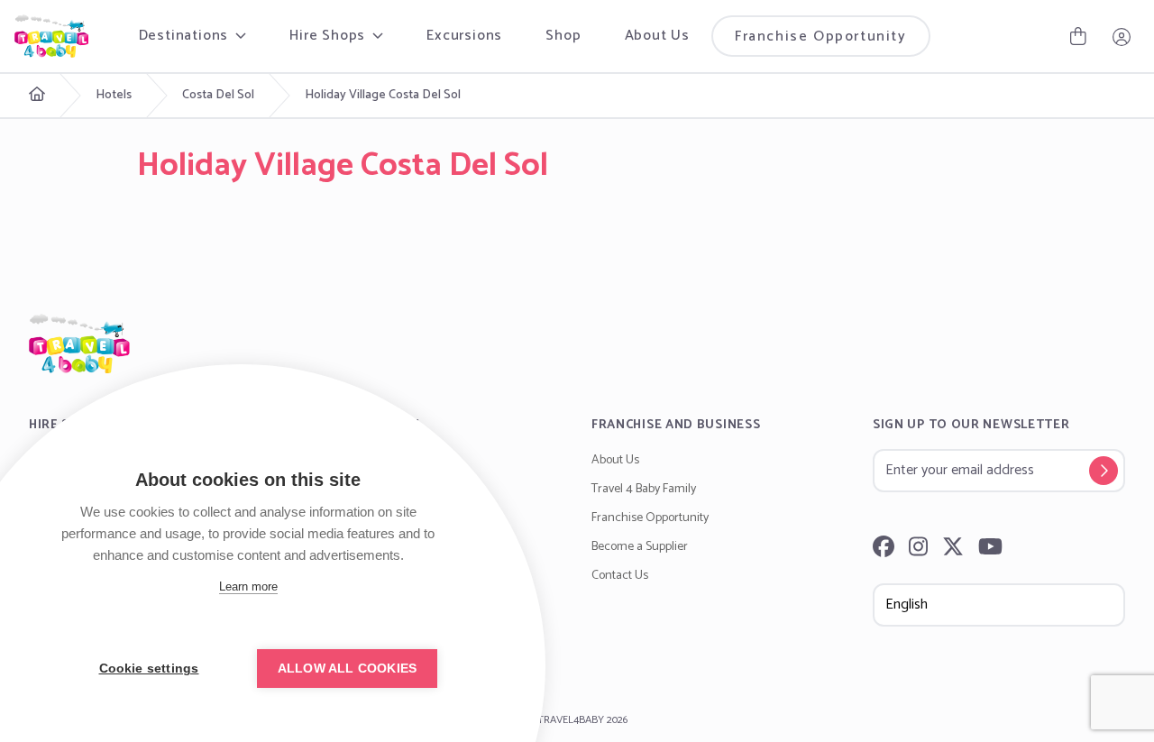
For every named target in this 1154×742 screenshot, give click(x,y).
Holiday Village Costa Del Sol (383, 96)
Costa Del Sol (218, 96)
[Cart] (1078, 36)
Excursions (464, 35)
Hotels (114, 96)
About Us (657, 35)
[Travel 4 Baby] (51, 36)
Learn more (248, 586)
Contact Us (619, 575)
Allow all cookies (347, 668)
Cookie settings (149, 668)
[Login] (1122, 36)
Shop (563, 35)
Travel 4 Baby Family (643, 489)
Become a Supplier (639, 546)
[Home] (577, 343)
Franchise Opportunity (821, 36)
